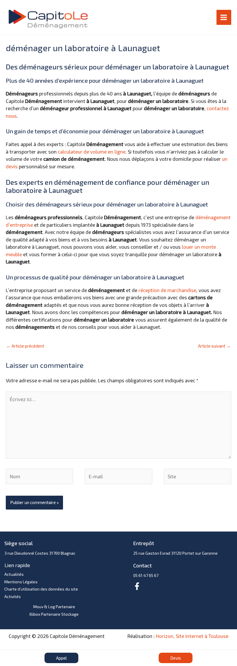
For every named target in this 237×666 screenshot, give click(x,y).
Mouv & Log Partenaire (54, 606)
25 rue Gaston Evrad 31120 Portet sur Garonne (175, 553)
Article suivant (214, 345)
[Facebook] (137, 586)
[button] (61, 658)
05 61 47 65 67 (145, 575)
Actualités (14, 574)
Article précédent (25, 345)
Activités (12, 596)
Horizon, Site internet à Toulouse (192, 636)
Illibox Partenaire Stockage (54, 614)
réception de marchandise (167, 290)
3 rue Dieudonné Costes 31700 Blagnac (39, 553)
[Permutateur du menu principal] (224, 17)
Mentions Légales (21, 581)
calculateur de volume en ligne (91, 151)
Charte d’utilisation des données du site (41, 588)
